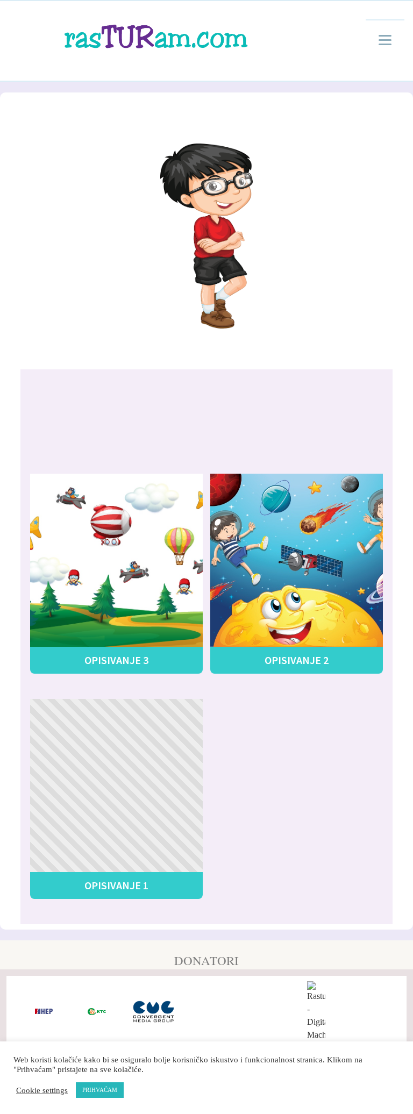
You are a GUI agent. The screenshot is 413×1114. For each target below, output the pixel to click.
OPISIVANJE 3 (116, 660)
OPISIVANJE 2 (297, 660)
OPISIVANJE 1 (116, 885)
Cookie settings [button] (42, 1090)
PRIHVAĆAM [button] (99, 1090)
